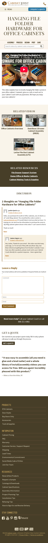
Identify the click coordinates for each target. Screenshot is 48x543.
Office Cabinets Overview (12, 128)
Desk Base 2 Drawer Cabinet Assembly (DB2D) (36, 130)
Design (27, 42)
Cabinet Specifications (10, 487)
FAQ (3, 439)
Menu (9, 9)
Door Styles (6, 413)
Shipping (5, 450)
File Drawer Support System (24, 172)
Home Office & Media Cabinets (24, 176)
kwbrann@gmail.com (10, 220)
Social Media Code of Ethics (12, 461)
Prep (33, 42)
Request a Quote (38, 9)
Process (19, 42)
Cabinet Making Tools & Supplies (24, 179)
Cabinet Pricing (8, 435)
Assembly (10, 42)
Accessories (6, 420)
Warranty (5, 442)
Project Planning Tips (10, 494)
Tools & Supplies (8, 424)
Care (39, 42)
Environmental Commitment (13, 457)
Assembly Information (11, 491)
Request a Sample (9, 479)
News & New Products (10, 476)
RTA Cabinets (7, 409)
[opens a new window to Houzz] (23, 519)
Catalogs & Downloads (10, 483)
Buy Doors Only (8, 416)
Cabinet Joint (11, 533)
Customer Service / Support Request (16, 446)
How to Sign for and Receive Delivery (16, 505)
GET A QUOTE (8, 343)
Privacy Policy (24, 535)
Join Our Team (7, 465)
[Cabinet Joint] (15, 3)
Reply (5, 231)
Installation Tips (8, 498)
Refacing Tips (7, 502)
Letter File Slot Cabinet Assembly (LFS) (24, 153)
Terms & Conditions (36, 535)
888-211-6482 (23, 321)
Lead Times (6, 453)
